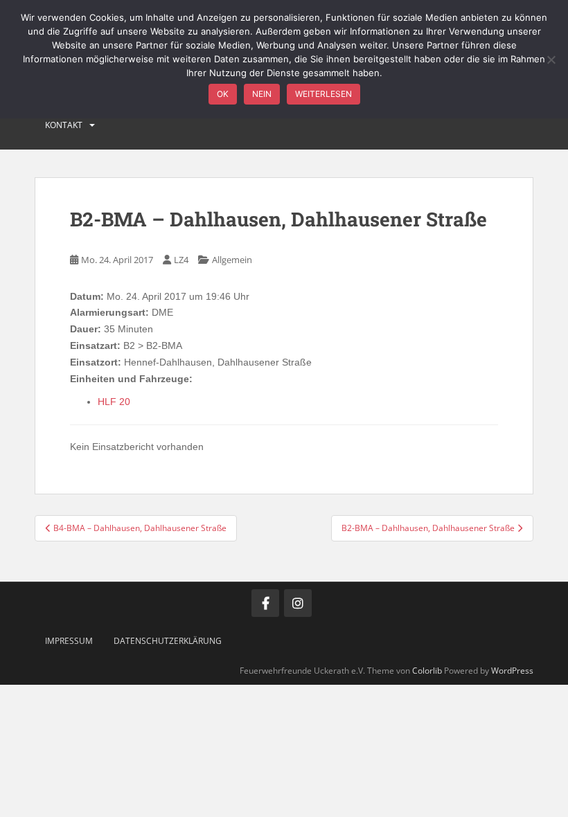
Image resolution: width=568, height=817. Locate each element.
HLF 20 (114, 401)
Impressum (69, 641)
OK (223, 94)
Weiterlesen (323, 94)
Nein (262, 94)
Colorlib (427, 670)
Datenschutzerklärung (168, 641)
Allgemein (232, 259)
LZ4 (181, 259)
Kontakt (63, 125)
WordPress (512, 670)
